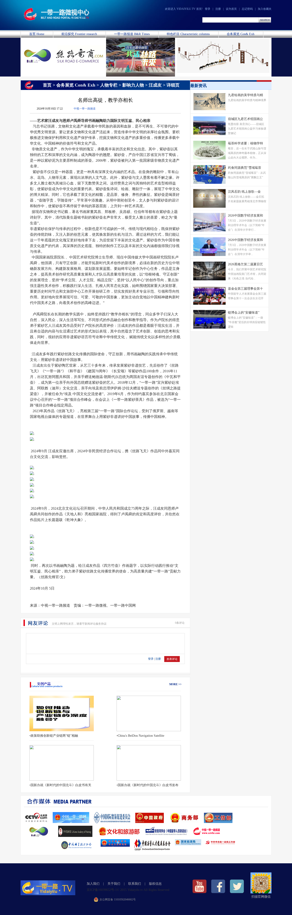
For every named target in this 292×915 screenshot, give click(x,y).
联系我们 (134, 883)
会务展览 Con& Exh (240, 34)
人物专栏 (108, 85)
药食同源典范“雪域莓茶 (244, 167)
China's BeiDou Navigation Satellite (141, 735)
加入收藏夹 (264, 8)
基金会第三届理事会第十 (245, 288)
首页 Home (36, 34)
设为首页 (231, 8)
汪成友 (155, 85)
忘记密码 (247, 8)
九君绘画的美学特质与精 (245, 95)
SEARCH (265, 20)
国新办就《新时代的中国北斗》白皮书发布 (148, 785)
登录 (207, 8)
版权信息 (155, 883)
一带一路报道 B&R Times (132, 34)
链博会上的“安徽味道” (243, 312)
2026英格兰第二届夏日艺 (245, 264)
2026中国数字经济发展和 (245, 215)
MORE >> (175, 684)
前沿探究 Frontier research (79, 34)
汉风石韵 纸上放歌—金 (244, 191)
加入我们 (93, 883)
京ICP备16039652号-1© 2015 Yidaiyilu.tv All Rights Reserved (128, 890)
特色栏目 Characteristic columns (188, 34)
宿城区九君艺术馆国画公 (245, 119)
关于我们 (113, 883)
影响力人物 (133, 85)
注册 (218, 8)
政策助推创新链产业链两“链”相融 (54, 735)
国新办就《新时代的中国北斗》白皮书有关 (61, 785)
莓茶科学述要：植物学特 (245, 143)
